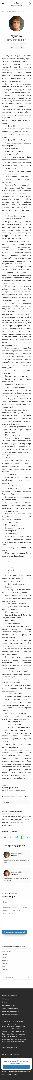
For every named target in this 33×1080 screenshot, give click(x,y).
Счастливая (5, 970)
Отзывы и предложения (8, 1005)
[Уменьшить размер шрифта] (17, 47)
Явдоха (4, 958)
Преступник (5, 961)
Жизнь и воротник (7, 952)
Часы (3, 967)
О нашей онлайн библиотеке (9, 996)
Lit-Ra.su (16, 3)
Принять (16, 1067)
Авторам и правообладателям (10, 1008)
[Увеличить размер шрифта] (22, 47)
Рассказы (6, 802)
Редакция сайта (6, 999)
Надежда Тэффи (13, 11)
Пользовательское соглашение (10, 1015)
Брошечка (4, 955)
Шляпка (14, 856)
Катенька (4, 964)
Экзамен (14, 874)
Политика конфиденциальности (10, 1011)
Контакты (4, 1002)
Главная (4, 11)
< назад (4, 785)
